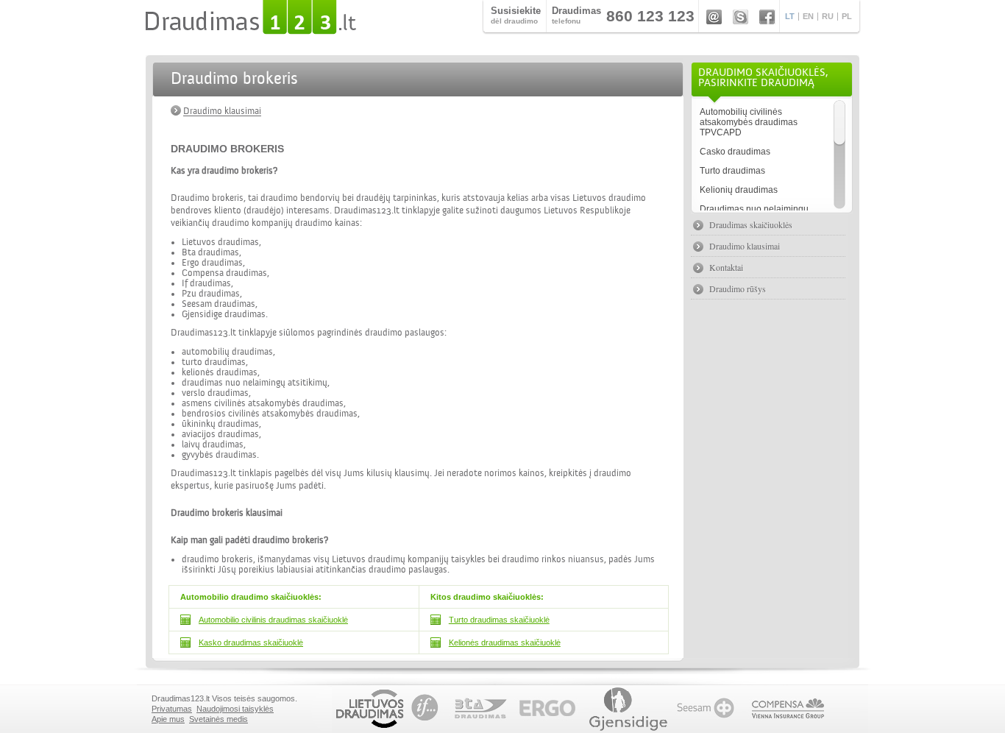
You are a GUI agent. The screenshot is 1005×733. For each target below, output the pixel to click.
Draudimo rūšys (737, 288)
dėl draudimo (516, 15)
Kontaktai (726, 267)
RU (828, 17)
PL (847, 17)
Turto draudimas (732, 171)
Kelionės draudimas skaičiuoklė (505, 642)
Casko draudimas (735, 151)
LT (790, 17)
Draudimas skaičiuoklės (750, 224)
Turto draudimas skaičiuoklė (499, 619)
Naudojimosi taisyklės (235, 708)
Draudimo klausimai (222, 111)
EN (808, 17)
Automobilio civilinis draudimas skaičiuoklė (273, 619)
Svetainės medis (218, 719)
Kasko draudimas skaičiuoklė (251, 642)
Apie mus (168, 719)
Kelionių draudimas (739, 190)
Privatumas (172, 708)
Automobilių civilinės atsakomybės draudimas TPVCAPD (749, 122)
